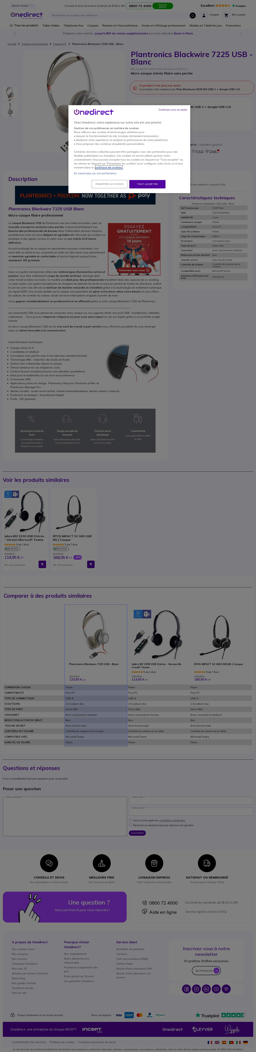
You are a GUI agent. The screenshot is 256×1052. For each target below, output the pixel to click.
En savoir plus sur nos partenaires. (95, 173)
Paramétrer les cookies (110, 184)
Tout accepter (147, 184)
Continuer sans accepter (173, 109)
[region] (129, 149)
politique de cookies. (108, 167)
